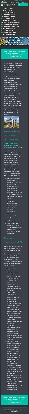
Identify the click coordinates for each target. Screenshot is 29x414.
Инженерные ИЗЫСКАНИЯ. (9, 32)
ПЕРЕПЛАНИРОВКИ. (7, 8)
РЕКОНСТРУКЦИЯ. (7, 10)
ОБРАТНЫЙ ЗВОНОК (14, 56)
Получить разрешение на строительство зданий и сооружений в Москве (11, 146)
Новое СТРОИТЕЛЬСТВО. (9, 12)
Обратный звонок (23, 4)
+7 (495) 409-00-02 (11, 54)
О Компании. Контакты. (8, 34)
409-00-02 (11, 5)
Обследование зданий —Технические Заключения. (9, 19)
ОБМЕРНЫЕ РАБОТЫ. (7, 30)
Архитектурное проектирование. (11, 22)
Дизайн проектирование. (9, 28)
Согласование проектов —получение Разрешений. (9, 15)
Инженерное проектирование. (10, 24)
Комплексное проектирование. (10, 26)
